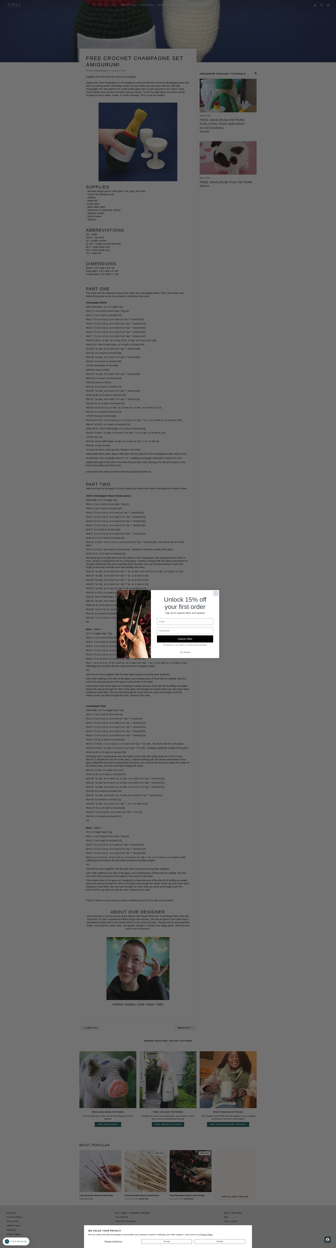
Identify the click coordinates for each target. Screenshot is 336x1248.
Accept (167, 1241)
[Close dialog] (216, 593)
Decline (220, 1241)
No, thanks (185, 652)
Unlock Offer (185, 638)
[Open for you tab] (327, 1239)
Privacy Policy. (206, 1235)
